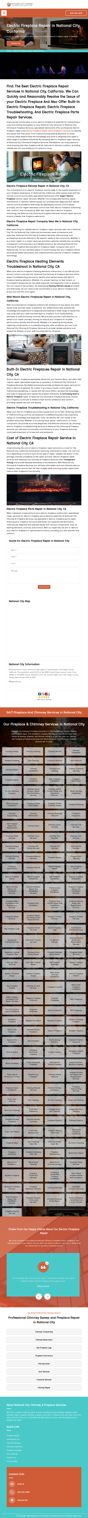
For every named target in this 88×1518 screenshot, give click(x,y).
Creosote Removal (54, 761)
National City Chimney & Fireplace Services (48, 1516)
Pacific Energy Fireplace (54, 1041)
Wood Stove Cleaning (33, 1163)
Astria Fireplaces (54, 1010)
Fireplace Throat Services (33, 929)
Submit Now (44, 587)
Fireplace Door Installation (33, 904)
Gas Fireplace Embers (12, 987)
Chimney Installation (33, 770)
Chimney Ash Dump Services (33, 847)
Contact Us (15, 43)
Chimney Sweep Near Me (54, 1143)
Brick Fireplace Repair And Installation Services (12, 1200)
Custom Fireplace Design (33, 975)
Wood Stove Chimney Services (55, 1163)
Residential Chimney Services (12, 941)
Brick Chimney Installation (76, 792)
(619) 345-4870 (76, 13)
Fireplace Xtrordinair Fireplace (33, 1052)
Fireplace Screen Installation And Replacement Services (76, 1075)
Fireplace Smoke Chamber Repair (54, 804)
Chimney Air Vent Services (33, 987)
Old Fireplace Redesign (54, 963)
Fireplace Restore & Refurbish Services (33, 1200)
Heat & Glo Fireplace (12, 1031)
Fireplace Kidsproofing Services (76, 1089)
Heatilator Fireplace (12, 1021)
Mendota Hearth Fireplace (76, 1041)
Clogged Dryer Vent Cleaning (55, 1110)
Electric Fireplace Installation (76, 878)
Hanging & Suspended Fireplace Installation (54, 1175)
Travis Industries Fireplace (33, 1063)
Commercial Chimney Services (76, 929)
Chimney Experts (76, 1120)
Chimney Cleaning (33, 751)
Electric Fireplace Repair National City (28, 51)
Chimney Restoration (33, 814)
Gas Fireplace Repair (76, 868)
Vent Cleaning (33, 1100)
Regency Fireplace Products (33, 999)
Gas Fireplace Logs (12, 929)
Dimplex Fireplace (76, 1031)
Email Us (20, 1484)
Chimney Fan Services (76, 847)
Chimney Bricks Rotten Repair (33, 953)
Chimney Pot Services (55, 847)
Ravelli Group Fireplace (33, 1075)
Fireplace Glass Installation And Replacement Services (12, 904)
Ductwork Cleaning (76, 1143)
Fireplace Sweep (54, 857)
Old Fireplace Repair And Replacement (12, 826)
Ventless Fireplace (12, 1175)
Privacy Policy (12, 1461)
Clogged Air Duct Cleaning (76, 1110)
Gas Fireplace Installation (54, 878)
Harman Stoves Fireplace (33, 1031)
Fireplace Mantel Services (12, 1212)
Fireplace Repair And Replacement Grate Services (33, 917)
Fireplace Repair (12, 780)
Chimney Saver (33, 826)
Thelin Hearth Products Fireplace (12, 1075)
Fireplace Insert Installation (12, 1089)
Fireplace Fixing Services (76, 1163)
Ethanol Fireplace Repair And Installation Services (33, 890)
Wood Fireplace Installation (33, 878)
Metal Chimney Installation (12, 804)
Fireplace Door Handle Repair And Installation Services (54, 904)
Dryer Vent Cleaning (12, 1100)
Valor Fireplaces (76, 999)
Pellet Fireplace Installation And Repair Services (12, 999)
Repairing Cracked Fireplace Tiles (12, 953)
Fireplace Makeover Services (33, 1188)
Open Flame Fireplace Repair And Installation (76, 1175)
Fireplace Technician (12, 1153)
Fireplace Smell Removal (76, 953)
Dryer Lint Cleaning (76, 1100)
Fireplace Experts (55, 1120)
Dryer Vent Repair (12, 1132)
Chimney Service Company (33, 1120)
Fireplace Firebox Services (54, 918)
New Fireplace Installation (54, 780)
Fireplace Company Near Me (33, 1153)
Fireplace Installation (33, 780)
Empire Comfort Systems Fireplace (76, 1063)
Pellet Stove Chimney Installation (54, 975)
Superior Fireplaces (55, 999)
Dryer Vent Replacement (33, 1132)
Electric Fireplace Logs (54, 929)
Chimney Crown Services (54, 826)
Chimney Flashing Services (12, 857)
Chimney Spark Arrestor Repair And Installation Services (33, 792)
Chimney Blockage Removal (55, 814)
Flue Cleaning (33, 761)
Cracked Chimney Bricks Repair (55, 953)
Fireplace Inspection (76, 814)
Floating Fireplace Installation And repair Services (76, 1200)
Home (9, 51)
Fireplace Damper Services (76, 918)
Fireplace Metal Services (12, 918)
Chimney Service (54, 751)
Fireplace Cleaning (12, 761)
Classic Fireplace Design (76, 963)
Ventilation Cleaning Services (12, 1188)
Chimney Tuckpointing (12, 814)
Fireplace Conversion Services (33, 1175)
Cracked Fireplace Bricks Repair (54, 1200)
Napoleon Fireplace (33, 1021)
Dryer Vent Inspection (33, 1110)
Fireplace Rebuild (33, 867)
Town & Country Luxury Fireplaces (12, 1010)
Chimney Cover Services (33, 837)
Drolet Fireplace (54, 1052)
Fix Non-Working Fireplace (12, 792)
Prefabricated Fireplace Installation (54, 890)
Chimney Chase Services (12, 837)
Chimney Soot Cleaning (54, 770)
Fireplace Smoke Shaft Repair (33, 804)
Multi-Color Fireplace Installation (76, 987)
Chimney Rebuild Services (33, 1089)
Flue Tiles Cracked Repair (33, 963)
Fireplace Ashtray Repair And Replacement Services (76, 904)
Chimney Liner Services (76, 837)
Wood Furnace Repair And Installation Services (12, 890)
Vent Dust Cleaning (12, 1110)
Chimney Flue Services (54, 837)
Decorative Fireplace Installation (76, 1132)
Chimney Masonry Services (33, 857)
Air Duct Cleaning (54, 1100)
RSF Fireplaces (76, 1010)
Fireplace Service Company (12, 1120)
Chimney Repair (12, 770)
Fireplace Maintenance (55, 1153)
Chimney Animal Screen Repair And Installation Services (54, 792)
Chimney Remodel (55, 1188)
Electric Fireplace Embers (76, 975)
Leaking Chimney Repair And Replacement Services (76, 941)
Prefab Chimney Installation (54, 1089)
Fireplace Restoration (76, 780)
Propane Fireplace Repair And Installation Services (76, 890)
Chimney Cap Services (76, 826)
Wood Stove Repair (76, 1153)
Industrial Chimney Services (33, 941)
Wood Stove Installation (12, 1163)
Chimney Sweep (12, 751)
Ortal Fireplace (12, 1052)
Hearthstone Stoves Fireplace (54, 1063)
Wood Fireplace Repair (55, 868)
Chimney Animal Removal (55, 1075)
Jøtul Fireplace (33, 1041)
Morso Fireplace (12, 1063)
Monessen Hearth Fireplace (76, 1052)
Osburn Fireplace (55, 1031)
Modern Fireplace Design (12, 975)
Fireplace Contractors (12, 868)
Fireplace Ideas (12, 1143)
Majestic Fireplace (54, 1021)
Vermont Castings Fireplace (76, 1021)
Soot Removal (76, 761)
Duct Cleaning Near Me (33, 1143)
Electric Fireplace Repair (12, 878)
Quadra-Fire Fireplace (12, 1041)
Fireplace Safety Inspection (54, 1132)
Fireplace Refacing (76, 804)
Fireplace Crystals (55, 987)
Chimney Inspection (76, 751)
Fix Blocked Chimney (54, 941)
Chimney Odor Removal (12, 963)
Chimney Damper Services (12, 847)
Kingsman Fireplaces (33, 1010)
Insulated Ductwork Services (76, 1188)
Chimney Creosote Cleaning (76, 770)
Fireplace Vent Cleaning (76, 857)
